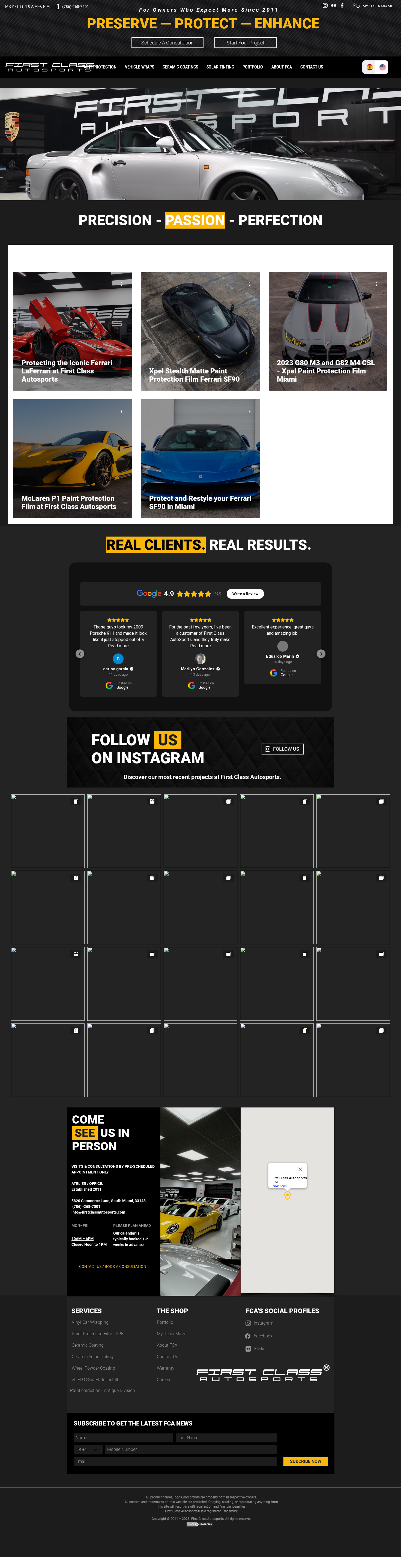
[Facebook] (342, 5)
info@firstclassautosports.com (98, 1212)
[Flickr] (333, 5)
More (358, 255)
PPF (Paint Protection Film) (86, 255)
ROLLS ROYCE (332, 255)
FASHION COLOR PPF (225, 255)
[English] (381, 67)
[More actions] (123, 284)
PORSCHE (281, 255)
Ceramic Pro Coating (163, 255)
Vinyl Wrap (46, 255)
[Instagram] (325, 5)
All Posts (20, 255)
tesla (194, 255)
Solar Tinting (127, 255)
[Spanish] (369, 67)
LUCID (258, 255)
